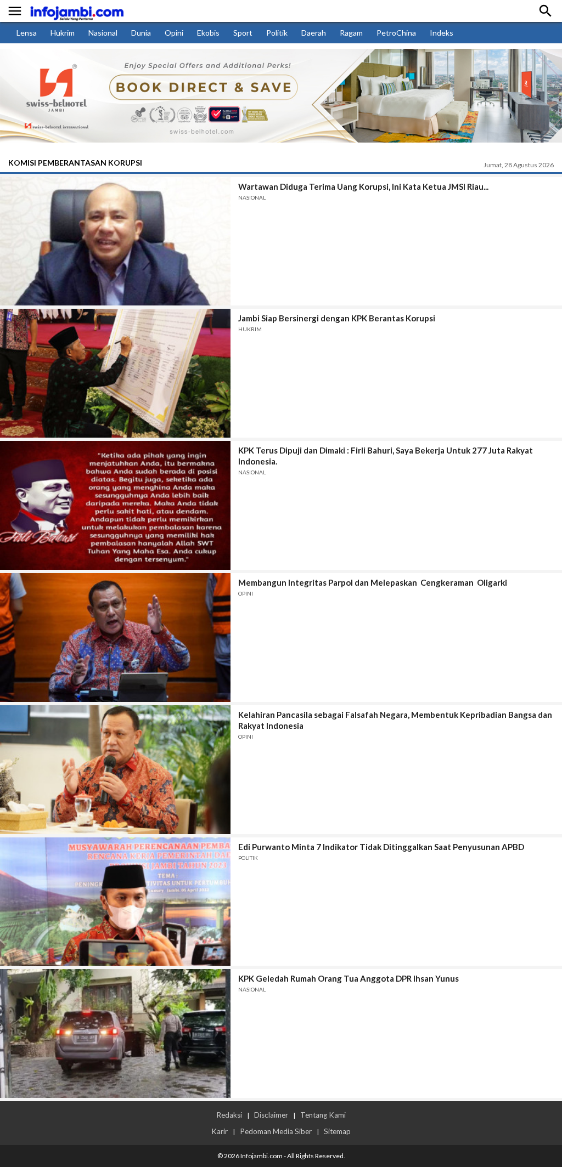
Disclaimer (271, 1115)
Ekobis (208, 32)
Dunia (141, 32)
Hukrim (62, 32)
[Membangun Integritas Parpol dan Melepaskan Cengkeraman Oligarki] (115, 637)
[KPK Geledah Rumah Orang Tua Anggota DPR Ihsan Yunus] (115, 1033)
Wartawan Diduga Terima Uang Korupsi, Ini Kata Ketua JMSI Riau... (363, 186)
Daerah (313, 32)
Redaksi (229, 1115)
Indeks (441, 32)
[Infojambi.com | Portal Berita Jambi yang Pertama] (77, 11)
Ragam (351, 32)
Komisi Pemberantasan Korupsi (75, 162)
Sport (242, 32)
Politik (277, 32)
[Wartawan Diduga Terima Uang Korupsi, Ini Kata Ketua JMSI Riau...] (115, 241)
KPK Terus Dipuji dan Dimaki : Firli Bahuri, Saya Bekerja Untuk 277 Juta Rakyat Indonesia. (385, 455)
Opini (174, 32)
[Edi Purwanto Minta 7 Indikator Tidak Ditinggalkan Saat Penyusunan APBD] (115, 901)
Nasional (102, 32)
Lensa (26, 32)
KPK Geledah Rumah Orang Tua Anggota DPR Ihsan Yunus (348, 978)
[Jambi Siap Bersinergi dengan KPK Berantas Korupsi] (115, 373)
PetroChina (396, 32)
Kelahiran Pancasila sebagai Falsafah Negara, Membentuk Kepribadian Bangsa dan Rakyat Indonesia (395, 720)
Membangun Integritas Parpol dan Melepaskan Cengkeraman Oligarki (372, 582)
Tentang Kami (323, 1115)
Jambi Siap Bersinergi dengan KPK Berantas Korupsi (336, 318)
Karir (219, 1131)
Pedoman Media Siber (276, 1131)
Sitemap (337, 1131)
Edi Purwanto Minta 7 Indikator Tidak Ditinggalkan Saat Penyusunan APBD (381, 847)
